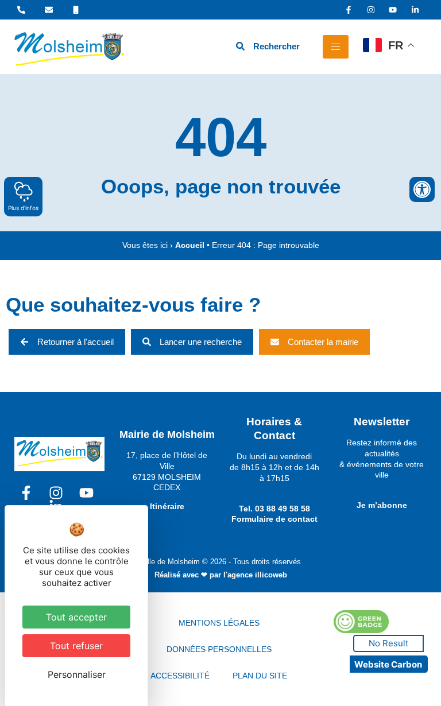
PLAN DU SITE (260, 675)
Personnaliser (77, 674)
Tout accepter (76, 617)
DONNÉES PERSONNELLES (219, 649)
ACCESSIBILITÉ (180, 675)
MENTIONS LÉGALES (219, 622)
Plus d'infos (23, 207)
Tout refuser (76, 645)
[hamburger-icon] (336, 47)
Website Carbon (388, 664)
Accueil (189, 245)
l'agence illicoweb (255, 575)
